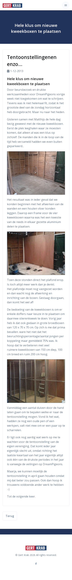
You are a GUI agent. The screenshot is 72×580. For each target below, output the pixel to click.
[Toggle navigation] (65, 5)
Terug (10, 516)
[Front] (12, 5)
